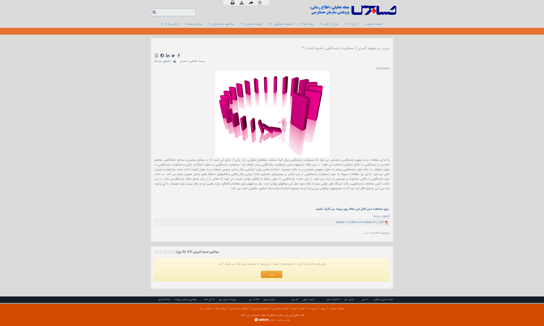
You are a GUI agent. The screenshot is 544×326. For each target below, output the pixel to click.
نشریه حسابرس (280, 308)
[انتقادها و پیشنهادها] (260, 3)
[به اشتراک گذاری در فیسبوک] (179, 55)
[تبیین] (272, 114)
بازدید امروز (308, 299)
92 (378, 233)
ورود (323, 308)
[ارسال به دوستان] (251, 2)
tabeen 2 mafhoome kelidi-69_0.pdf (360, 222)
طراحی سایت (283, 320)
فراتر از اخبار (298, 308)
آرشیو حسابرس (260, 308)
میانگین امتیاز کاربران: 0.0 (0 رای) (197, 251)
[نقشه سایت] (242, 3)
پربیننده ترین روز (227, 299)
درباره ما (312, 308)
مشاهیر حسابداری (240, 308)
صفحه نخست (336, 308)
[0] (157, 252)
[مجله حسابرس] (335, 10)
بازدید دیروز (269, 299)
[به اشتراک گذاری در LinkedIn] (168, 55)
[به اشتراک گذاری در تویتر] (173, 55)
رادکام (272, 320)
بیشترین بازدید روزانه (186, 299)
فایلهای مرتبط (163, 61)
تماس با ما (205, 308)
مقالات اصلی (370, 233)
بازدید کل (349, 299)
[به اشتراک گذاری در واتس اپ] (157, 55)
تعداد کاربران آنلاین (383, 299)
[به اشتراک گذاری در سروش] (162, 55)
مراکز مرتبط (221, 308)
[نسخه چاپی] (233, 2)
